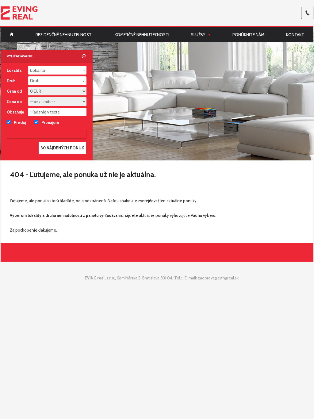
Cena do (14, 101)
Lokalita (14, 70)
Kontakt (295, 34)
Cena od (14, 91)
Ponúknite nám (248, 34)
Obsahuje (15, 112)
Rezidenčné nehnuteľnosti (64, 34)
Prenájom (50, 122)
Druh (11, 80)
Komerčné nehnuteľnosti (142, 34)
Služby (198, 34)
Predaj (20, 122)
